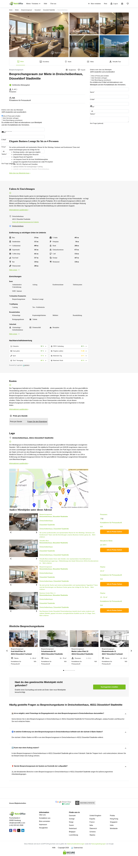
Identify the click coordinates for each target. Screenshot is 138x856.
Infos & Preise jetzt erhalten (100, 76)
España (92, 819)
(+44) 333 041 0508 (16, 825)
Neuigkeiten (43, 828)
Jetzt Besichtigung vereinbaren (101, 80)
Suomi (71, 825)
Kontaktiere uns (44, 818)
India (111, 825)
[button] (10, 532)
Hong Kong (114, 819)
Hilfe (45, 3)
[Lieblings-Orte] (128, 4)
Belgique (72, 832)
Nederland (73, 828)
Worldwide (114, 828)
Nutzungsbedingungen (98, 844)
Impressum (43, 824)
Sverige (72, 819)
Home (11, 10)
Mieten (17, 10)
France (92, 822)
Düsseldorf (38, 10)
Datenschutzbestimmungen (76, 844)
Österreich (93, 828)
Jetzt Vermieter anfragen (99, 78)
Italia (91, 825)
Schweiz (93, 832)
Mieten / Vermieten (32, 3)
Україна (92, 835)
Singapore (113, 822)
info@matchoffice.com (17, 823)
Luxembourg (73, 835)
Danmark (72, 815)
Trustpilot (93, 107)
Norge (71, 822)
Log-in (115, 3)
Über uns (53, 3)
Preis (105, 3)
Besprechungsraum (26, 10)
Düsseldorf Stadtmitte (49, 10)
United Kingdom (95, 815)
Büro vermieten (96, 3)
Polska (112, 815)
